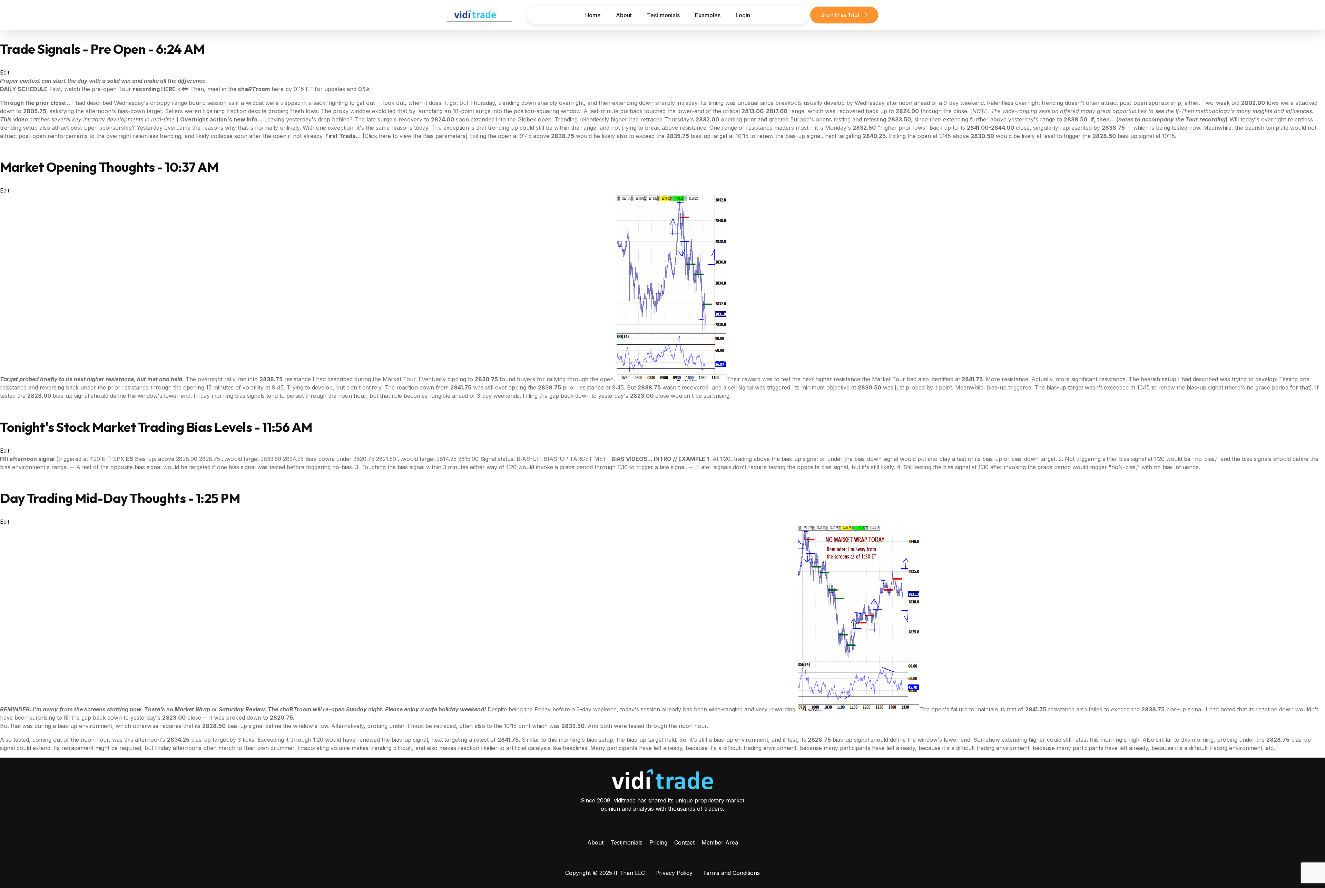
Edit (4, 72)
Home (593, 15)
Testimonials (663, 15)
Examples (707, 15)
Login (743, 15)
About (624, 15)
